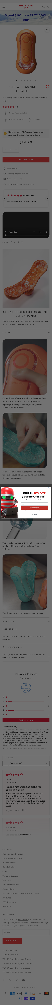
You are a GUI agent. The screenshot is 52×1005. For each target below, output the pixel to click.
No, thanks (34, 514)
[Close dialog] (49, 488)
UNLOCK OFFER (34, 508)
